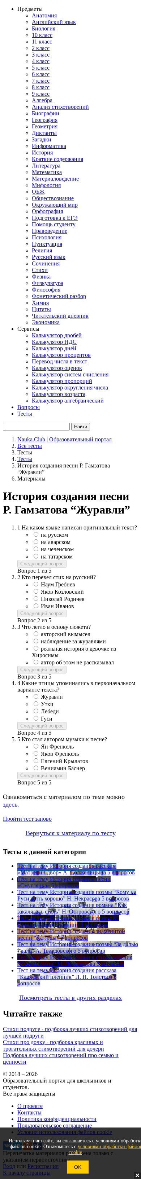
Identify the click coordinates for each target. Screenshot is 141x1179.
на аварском (55, 542)
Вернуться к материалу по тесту (71, 833)
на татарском (57, 556)
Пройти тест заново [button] (27, 819)
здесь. (11, 804)
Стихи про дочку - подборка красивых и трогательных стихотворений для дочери (53, 1045)
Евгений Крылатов (64, 761)
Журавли (52, 697)
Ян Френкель (57, 746)
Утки (47, 704)
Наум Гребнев (58, 584)
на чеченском (57, 549)
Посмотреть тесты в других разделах (70, 997)
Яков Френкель (60, 754)
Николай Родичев (63, 599)
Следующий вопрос (42, 563)
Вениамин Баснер (63, 768)
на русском (54, 535)
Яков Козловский (62, 592)
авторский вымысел (65, 634)
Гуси (46, 719)
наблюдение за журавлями (73, 641)
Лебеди (50, 711)
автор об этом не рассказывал (77, 662)
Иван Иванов (57, 606)
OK (77, 1167)
